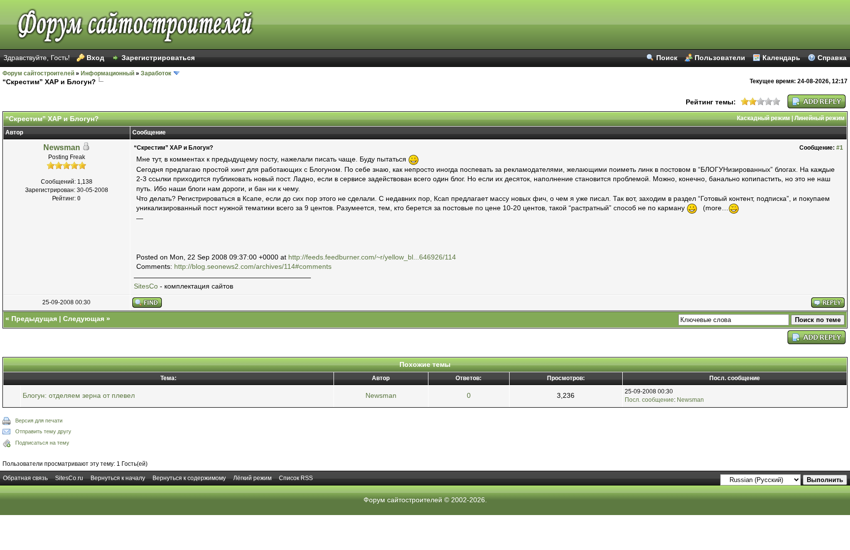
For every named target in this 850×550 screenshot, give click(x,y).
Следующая (83, 319)
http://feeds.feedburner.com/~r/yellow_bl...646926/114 (372, 257)
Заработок (156, 73)
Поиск (666, 58)
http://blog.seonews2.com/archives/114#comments (253, 266)
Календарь (781, 58)
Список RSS (296, 478)
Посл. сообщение (649, 399)
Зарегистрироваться (158, 58)
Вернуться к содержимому (189, 478)
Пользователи (720, 58)
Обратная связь (25, 478)
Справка (832, 58)
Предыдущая (34, 319)
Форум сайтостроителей (38, 73)
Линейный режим (819, 118)
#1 (839, 147)
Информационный (107, 73)
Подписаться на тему (42, 443)
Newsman (61, 147)
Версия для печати (38, 420)
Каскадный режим (763, 118)
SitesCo (146, 286)
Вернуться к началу (118, 478)
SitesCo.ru (69, 478)
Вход (95, 58)
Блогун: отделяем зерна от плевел (79, 395)
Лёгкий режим (252, 478)
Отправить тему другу (43, 431)
